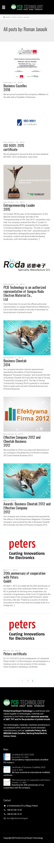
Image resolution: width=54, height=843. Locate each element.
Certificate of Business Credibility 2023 (28, 767)
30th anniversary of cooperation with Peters (31, 780)
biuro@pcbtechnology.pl (17, 818)
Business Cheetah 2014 (14, 362)
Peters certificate (15, 653)
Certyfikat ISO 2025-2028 (23, 755)
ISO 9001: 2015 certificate (13, 147)
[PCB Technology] (27, 7)
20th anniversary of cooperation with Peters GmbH (24, 577)
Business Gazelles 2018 (15, 87)
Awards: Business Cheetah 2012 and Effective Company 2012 (27, 507)
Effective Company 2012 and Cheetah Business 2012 (21, 441)
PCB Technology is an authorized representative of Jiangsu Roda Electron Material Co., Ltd (24, 293)
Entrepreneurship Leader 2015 (19, 207)
